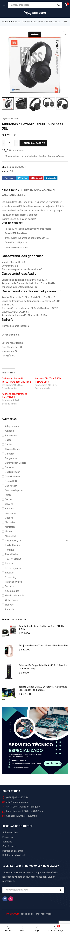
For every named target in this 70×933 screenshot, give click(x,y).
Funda (8, 495)
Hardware (10, 508)
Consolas (9, 467)
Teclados (9, 586)
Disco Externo (12, 476)
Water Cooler (12, 600)
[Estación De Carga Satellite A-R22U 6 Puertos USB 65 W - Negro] (9, 671)
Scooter (9, 563)
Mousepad (10, 536)
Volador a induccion (15, 595)
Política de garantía (12, 850)
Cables (8, 444)
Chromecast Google (15, 463)
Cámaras (9, 453)
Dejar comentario (10, 118)
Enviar (61, 890)
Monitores (10, 527)
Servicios (7, 841)
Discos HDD (11, 481)
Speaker (9, 572)
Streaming (10, 577)
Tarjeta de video (13, 581)
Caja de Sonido (12, 449)
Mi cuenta (7, 837)
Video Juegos (12, 591)
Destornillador (12, 472)
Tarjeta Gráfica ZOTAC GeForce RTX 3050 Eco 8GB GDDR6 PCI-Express (43, 688)
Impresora (10, 513)
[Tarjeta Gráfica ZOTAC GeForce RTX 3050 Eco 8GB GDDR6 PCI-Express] (9, 693)
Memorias (10, 522)
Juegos (9, 517)
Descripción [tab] (10, 190)
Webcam (9, 604)
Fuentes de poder (14, 490)
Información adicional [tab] (39, 190)
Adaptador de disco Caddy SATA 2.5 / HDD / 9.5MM (41, 628)
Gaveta (9, 504)
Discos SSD (11, 485)
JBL (12, 171)
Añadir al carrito (34, 143)
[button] (64, 33)
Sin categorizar (13, 568)
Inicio (4, 21)
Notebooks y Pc (13, 540)
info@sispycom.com (17, 802)
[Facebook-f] (4, 898)
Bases (8, 440)
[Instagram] (10, 898)
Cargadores (11, 458)
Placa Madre (11, 554)
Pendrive (9, 549)
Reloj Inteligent (13, 559)
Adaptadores (12, 426)
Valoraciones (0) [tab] (14, 194)
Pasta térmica (12, 545)
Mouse (8, 531)
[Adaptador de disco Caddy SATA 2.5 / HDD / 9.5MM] (9, 631)
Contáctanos (9, 846)
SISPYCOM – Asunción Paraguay (23, 806)
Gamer (8, 499)
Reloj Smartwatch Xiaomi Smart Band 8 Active (43, 645)
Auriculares (14, 21)
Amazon (9, 430)
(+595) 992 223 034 (17, 797)
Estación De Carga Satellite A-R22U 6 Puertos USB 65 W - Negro (43, 667)
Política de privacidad (13, 855)
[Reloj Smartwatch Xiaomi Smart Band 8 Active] (9, 650)
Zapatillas (10, 609)
